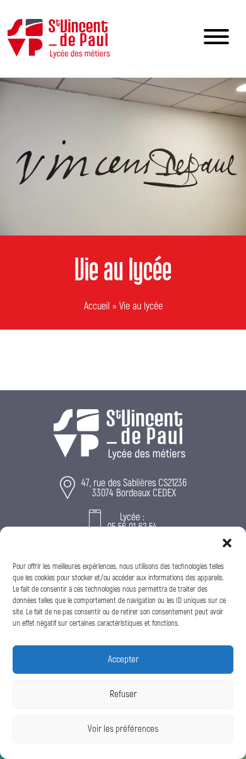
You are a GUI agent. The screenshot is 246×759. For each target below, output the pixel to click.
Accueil (97, 306)
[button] (227, 542)
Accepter (123, 660)
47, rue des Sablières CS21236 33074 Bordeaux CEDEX (134, 488)
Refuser (123, 694)
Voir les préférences (123, 729)
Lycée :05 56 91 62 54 (132, 522)
